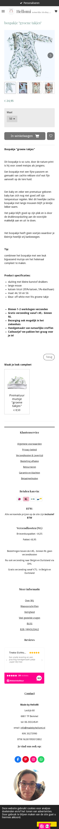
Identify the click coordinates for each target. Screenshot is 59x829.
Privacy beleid (29, 449)
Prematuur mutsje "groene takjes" (17, 401)
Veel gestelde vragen (29, 618)
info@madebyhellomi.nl (32, 727)
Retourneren (29, 467)
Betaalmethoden (29, 478)
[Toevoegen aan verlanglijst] (51, 136)
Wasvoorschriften (29, 606)
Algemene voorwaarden (29, 444)
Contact (29, 693)
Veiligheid (29, 612)
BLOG (29, 623)
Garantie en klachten (29, 472)
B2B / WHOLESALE (29, 629)
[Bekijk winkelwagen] (56, 11)
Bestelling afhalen (29, 461)
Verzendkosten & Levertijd (29, 455)
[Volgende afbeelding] (50, 55)
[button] (10, 88)
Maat (9, 112)
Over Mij (29, 600)
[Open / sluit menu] (3, 11)
